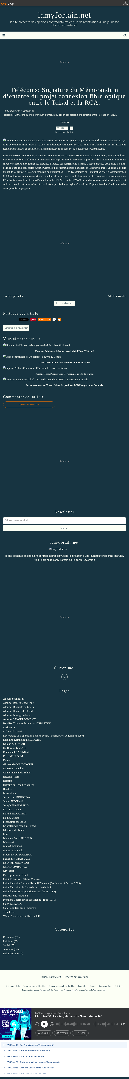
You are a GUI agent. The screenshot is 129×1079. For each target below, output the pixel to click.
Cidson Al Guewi (12, 731)
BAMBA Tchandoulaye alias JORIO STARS (27, 723)
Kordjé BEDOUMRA (14, 813)
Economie (64, 122)
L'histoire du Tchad (14, 829)
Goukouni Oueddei (13, 768)
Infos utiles (9, 793)
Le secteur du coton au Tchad (19, 825)
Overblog (83, 976)
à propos (82, 1033)
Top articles (82, 986)
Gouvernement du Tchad (17, 772)
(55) (11, 941)
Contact (92, 986)
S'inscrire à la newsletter (16, 328)
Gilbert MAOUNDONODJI (18, 764)
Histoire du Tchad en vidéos (18, 784)
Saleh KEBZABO (12, 903)
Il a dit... (7, 788)
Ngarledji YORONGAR (16, 862)
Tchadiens (8, 912)
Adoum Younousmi (13, 698)
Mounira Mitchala (13, 850)
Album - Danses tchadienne (18, 702)
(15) (13, 953)
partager (64, 1033)
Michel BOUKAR (13, 846)
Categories (28, 110)
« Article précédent (13, 296)
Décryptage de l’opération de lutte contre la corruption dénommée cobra (43, 735)
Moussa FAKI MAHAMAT (18, 854)
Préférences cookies (98, 990)
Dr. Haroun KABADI (14, 747)
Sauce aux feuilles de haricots (19, 907)
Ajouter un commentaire (29, 405)
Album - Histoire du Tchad (18, 711)
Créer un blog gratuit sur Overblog (62, 986)
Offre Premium (54, 990)
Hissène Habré (11, 776)
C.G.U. (117, 986)
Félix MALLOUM (13, 756)
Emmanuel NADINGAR (16, 752)
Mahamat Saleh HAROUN (17, 838)
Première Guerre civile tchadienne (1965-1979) (29, 899)
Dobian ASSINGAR (14, 743)
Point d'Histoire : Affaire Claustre (21, 879)
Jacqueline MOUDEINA (16, 797)
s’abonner (45, 1033)
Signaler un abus (105, 986)
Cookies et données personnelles (76, 990)
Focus (6, 760)
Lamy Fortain (60, 560)
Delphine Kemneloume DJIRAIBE (22, 739)
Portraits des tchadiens (15, 895)
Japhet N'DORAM (13, 801)
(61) (11, 937)
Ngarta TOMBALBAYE (16, 866)
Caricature (9, 727)
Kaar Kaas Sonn (12, 809)
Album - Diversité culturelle (18, 706)
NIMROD (8, 871)
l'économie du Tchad (14, 821)
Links (6, 834)
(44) (11, 949)
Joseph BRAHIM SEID (15, 805)
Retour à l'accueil (64, 303)
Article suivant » (116, 296)
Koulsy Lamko (11, 817)
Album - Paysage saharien (17, 715)
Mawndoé (8, 842)
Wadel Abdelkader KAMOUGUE (21, 916)
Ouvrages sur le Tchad (15, 875)
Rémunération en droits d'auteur (34, 990)
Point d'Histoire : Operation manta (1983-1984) (29, 891)
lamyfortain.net (64, 15)
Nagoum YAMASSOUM (16, 858)
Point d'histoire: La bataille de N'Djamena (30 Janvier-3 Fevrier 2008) (42, 883)
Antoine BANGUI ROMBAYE (19, 719)
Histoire (7, 780)
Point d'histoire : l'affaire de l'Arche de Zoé (27, 887)
